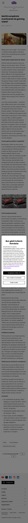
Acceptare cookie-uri (14, 273)
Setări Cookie (14, 282)
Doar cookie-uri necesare (14, 278)
